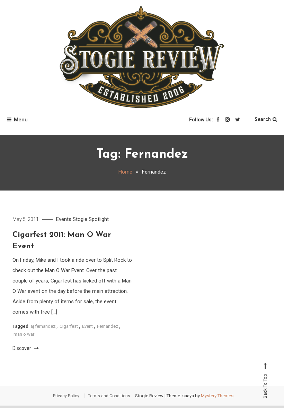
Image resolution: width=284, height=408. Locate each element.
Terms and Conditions (109, 395)
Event (87, 326)
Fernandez (107, 326)
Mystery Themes (217, 395)
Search (263, 119)
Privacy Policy (66, 395)
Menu (21, 120)
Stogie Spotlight (91, 219)
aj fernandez (42, 326)
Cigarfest (69, 326)
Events (63, 219)
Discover (22, 348)
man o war (24, 334)
